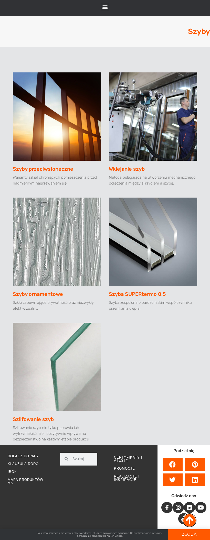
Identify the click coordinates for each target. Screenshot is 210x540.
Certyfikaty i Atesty (128, 459)
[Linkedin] (189, 507)
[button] (105, 7)
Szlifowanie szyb (33, 419)
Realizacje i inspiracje (127, 478)
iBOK (12, 472)
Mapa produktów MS (25, 481)
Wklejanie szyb (127, 169)
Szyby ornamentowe (38, 294)
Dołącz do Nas (23, 456)
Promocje (124, 468)
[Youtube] (200, 507)
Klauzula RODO (23, 464)
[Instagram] (178, 507)
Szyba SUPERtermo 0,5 (137, 294)
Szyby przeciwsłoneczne (43, 169)
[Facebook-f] (167, 507)
